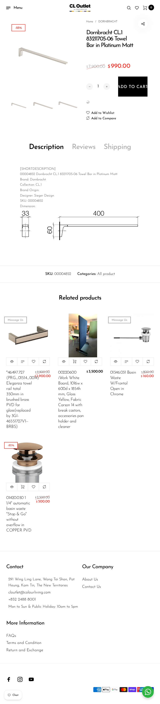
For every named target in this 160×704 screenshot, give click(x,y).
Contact (14, 566)
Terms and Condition (23, 643)
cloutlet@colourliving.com (29, 592)
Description (46, 147)
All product (106, 274)
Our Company (97, 566)
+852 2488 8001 (22, 600)
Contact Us (91, 587)
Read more (22, 361)
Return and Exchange (24, 650)
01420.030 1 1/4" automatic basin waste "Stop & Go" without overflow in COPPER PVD (18, 514)
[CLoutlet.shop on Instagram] (20, 679)
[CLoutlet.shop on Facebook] (8, 679)
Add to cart (74, 361)
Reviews (83, 147)
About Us (90, 580)
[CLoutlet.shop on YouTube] (31, 679)
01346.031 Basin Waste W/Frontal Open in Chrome (123, 383)
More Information (25, 623)
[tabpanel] (43, 56)
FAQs (11, 636)
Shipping (117, 147)
